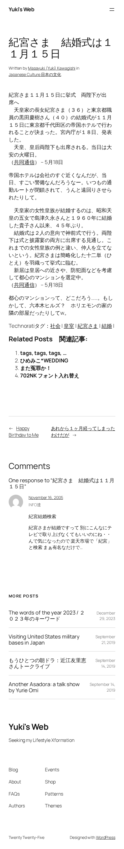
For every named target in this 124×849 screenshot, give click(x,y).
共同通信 (24, 162)
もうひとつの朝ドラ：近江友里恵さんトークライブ (47, 663)
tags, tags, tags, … (43, 353)
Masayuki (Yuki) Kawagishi (52, 68)
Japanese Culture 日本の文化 (35, 74)
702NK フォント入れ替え (49, 375)
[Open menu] (111, 9)
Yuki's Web (21, 9)
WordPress (105, 837)
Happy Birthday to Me (24, 431)
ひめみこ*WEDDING (44, 360)
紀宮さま (88, 325)
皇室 (69, 325)
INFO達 (35, 504)
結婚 (107, 325)
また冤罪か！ (35, 368)
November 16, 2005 (46, 497)
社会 (55, 325)
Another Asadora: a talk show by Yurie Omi (44, 687)
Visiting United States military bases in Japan (44, 639)
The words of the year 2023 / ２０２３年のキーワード (47, 615)
